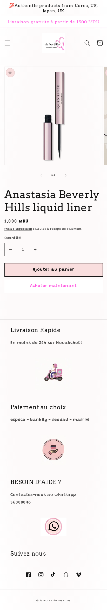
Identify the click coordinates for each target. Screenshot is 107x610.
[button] (7, 43)
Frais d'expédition (18, 229)
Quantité (12, 238)
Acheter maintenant (53, 286)
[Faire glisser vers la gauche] (41, 175)
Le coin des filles (59, 600)
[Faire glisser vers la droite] (65, 175)
